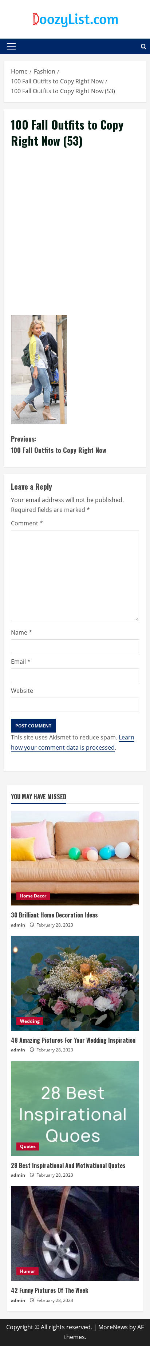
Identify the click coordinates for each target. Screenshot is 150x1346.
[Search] (143, 46)
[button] (11, 46)
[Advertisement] (75, 240)
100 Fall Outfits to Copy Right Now (58, 444)
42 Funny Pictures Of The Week (49, 1290)
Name (21, 632)
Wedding (30, 1021)
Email (21, 662)
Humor (27, 1271)
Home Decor (33, 896)
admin (18, 925)
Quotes (28, 1146)
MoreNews (113, 1327)
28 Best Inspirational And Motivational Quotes (68, 1165)
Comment (27, 523)
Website (22, 691)
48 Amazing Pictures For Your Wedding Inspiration (73, 1040)
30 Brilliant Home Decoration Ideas (54, 915)
